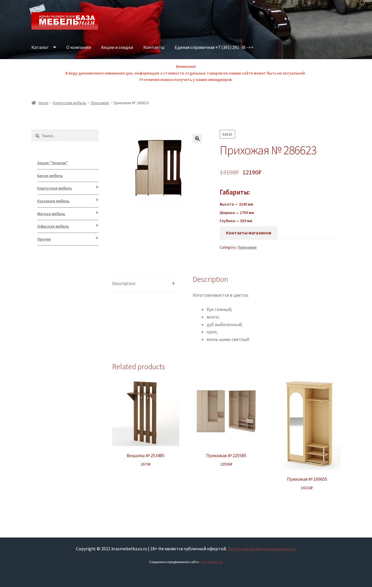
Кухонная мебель (53, 201)
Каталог (40, 47)
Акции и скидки (117, 47)
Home (43, 102)
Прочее (44, 239)
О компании (78, 47)
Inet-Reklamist (212, 562)
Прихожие (100, 102)
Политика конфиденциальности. (262, 548)
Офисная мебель (53, 226)
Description (123, 283)
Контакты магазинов (248, 233)
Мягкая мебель (51, 213)
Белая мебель (50, 175)
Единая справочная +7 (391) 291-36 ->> (214, 47)
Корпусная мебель (69, 102)
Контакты (153, 47)
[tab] (145, 283)
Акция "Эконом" (52, 162)
